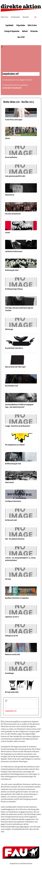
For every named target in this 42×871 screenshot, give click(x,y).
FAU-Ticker (8, 579)
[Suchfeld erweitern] (35, 17)
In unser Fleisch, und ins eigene (13, 120)
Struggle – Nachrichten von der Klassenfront (17, 426)
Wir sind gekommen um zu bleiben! (15, 445)
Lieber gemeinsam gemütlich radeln (15, 176)
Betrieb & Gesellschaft (13, 88)
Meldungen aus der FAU (11, 636)
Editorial (7, 138)
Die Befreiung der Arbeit (12, 270)
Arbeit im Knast (9, 482)
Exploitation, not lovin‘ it (12, 617)
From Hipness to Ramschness (13, 501)
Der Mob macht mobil (11, 520)
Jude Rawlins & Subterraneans (13, 251)
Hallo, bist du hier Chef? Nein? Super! (15, 367)
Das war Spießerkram (11, 157)
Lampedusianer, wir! (10, 711)
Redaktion (24, 85)
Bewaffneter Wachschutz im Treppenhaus (17, 598)
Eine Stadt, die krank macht (13, 214)
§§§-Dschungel (9, 329)
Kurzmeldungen (9, 673)
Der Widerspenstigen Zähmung (14, 289)
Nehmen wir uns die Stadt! (12, 654)
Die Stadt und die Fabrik (11, 692)
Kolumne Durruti (9, 195)
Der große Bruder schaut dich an (14, 348)
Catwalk (7, 232)
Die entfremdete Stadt (11, 386)
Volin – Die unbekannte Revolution (14, 539)
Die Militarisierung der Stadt (13, 464)
